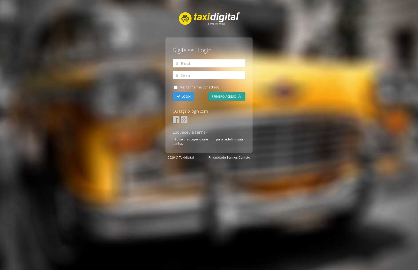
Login (186, 97)
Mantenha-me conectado (199, 87)
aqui (212, 139)
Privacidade (217, 157)
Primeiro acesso (224, 97)
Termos (232, 157)
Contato (244, 157)
